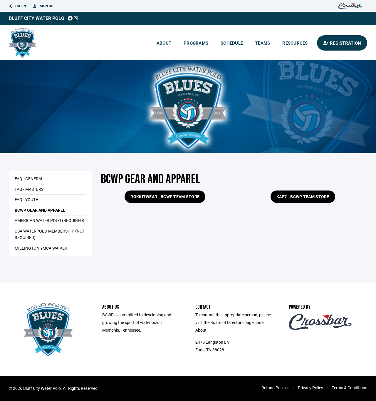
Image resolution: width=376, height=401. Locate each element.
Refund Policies (275, 387)
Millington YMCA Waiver (41, 248)
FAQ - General (29, 178)
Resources (295, 43)
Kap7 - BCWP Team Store (302, 196)
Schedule (232, 43)
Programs (196, 43)
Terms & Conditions (349, 387)
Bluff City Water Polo (36, 18)
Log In (20, 6)
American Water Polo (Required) (49, 220)
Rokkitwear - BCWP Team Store (164, 196)
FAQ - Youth (26, 199)
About (164, 43)
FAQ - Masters (29, 189)
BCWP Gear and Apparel (40, 210)
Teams (262, 43)
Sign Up (46, 6)
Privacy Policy (310, 387)
